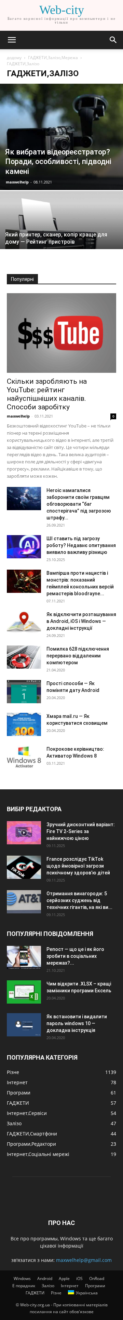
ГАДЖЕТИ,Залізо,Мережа (53, 57)
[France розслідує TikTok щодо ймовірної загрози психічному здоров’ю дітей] (24, 867)
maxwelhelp (17, 182)
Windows (22, 1278)
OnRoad (96, 1278)
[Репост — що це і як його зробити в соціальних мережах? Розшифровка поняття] (24, 957)
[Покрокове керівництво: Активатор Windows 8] (24, 757)
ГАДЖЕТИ (35, 1293)
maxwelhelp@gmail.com (84, 1260)
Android (44, 1278)
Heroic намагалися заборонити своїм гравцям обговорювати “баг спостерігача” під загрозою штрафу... (78, 504)
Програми (95, 1286)
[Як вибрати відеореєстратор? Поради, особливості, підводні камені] (61, 137)
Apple (64, 1278)
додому (14, 57)
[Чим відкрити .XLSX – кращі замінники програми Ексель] (24, 992)
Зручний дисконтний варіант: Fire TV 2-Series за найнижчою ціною (80, 831)
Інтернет (70, 1286)
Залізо (48, 1286)
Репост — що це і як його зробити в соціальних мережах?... (75, 956)
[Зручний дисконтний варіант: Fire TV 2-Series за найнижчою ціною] (24, 833)
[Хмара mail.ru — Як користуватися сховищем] (24, 724)
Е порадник (23, 1286)
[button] (12, 40)
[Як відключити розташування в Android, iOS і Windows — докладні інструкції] (24, 623)
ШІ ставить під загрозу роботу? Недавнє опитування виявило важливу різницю (81, 545)
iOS (79, 1278)
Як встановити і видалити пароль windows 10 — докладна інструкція (76, 1023)
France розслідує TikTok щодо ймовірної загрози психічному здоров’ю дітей (78, 865)
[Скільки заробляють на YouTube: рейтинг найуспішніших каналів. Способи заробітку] (61, 332)
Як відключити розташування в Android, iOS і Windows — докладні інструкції (81, 621)
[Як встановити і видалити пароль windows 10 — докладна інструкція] (24, 1025)
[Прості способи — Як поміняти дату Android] (24, 692)
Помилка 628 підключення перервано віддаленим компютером (77, 655)
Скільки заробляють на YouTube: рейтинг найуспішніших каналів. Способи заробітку (47, 394)
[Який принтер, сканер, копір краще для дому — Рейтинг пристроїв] (61, 237)
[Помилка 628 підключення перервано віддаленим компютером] (24, 657)
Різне (56, 1293)
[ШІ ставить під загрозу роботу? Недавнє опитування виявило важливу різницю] (24, 547)
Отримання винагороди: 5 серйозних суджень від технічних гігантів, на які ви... (79, 900)
